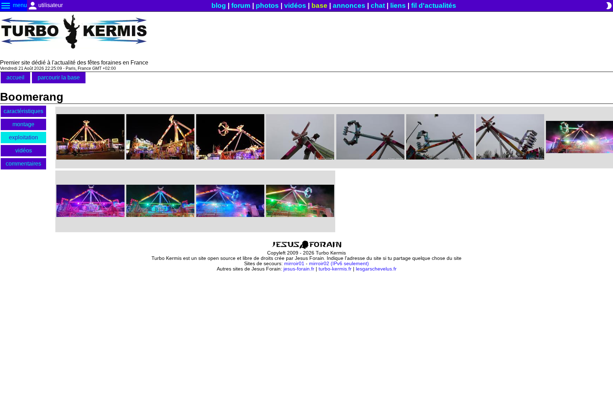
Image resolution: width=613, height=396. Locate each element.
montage (23, 124)
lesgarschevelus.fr (376, 269)
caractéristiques (23, 111)
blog (218, 5)
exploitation (23, 137)
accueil (15, 77)
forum (240, 5)
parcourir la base (59, 77)
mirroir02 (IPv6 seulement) (339, 263)
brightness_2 (608, 5)
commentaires (23, 164)
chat (378, 5)
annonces (349, 5)
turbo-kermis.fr (335, 269)
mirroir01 (294, 263)
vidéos (295, 5)
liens (398, 5)
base (319, 5)
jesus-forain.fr (298, 269)
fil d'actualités (433, 5)
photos (267, 5)
